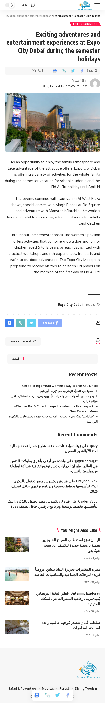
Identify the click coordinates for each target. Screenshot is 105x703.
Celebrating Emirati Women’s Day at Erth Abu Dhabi (60, 386)
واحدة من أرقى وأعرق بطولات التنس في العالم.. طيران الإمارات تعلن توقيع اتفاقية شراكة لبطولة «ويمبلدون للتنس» (54, 466)
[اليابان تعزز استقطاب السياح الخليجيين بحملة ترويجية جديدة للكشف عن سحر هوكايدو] (17, 544)
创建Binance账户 (86, 461)
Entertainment (85, 24)
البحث (15, 358)
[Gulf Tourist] (85, 5)
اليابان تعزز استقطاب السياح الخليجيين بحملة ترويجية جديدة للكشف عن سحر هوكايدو (71, 545)
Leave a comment (20, 341)
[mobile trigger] (96, 5)
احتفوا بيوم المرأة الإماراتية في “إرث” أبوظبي (67, 391)
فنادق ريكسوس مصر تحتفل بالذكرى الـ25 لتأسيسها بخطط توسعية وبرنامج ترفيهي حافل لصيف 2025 (54, 486)
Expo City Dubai (70, 305)
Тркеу (93, 446)
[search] (32, 5)
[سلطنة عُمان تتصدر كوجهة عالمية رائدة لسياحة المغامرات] (17, 627)
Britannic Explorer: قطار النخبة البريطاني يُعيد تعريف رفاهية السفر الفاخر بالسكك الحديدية (68, 598)
